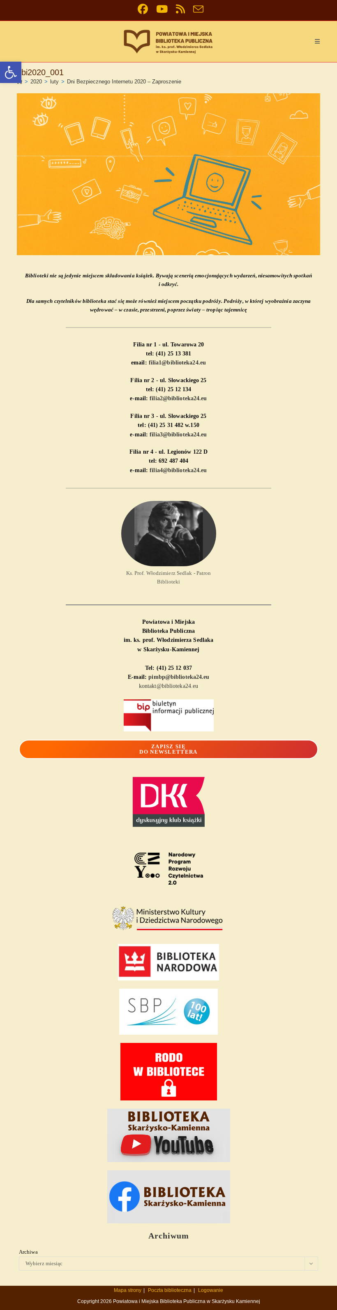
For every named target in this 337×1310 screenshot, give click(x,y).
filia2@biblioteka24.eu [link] (178, 398)
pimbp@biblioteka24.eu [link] (178, 677)
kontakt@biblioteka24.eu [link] (168, 686)
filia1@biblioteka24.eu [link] (177, 363)
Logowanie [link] (210, 1290)
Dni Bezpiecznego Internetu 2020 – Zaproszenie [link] (124, 81)
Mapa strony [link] (127, 1290)
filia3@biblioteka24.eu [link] (178, 434)
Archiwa (28, 1252)
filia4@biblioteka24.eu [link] (178, 470)
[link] (10, 72)
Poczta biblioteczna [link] (170, 1290)
